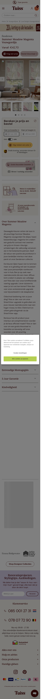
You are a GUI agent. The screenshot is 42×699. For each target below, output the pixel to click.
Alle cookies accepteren (20, 359)
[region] (20, 349)
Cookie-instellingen (20, 353)
